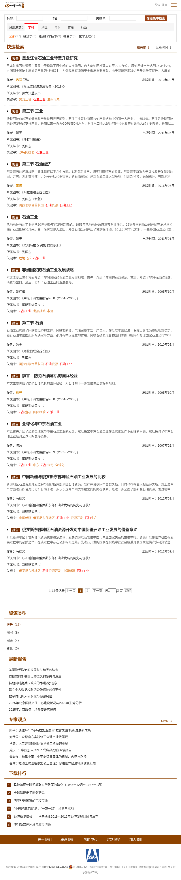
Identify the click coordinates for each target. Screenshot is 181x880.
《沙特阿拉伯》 (32, 139)
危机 (25, 412)
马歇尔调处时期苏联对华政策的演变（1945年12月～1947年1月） (56, 785)
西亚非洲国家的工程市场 (28, 801)
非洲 (50, 311)
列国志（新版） (33, 199)
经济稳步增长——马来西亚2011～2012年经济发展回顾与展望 (53, 816)
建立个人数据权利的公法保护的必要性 (35, 689)
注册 (164, 5)
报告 (15, 624)
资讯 (14, 648)
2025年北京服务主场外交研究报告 (32, 709)
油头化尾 (53, 99)
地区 (44, 27)
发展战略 (39, 311)
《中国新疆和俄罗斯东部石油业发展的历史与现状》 (57, 505)
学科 (31, 27)
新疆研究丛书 (31, 511)
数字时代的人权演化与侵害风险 (30, 696)
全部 (15, 36)
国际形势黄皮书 (33, 305)
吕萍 (19, 80)
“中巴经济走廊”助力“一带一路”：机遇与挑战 (41, 809)
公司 (47, 465)
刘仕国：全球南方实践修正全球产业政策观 (38, 737)
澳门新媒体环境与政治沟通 (29, 824)
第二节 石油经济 (31, 164)
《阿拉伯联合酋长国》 (36, 192)
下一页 (97, 590)
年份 (58, 27)
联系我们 (67, 839)
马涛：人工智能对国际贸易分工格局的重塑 (38, 743)
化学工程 (87, 36)
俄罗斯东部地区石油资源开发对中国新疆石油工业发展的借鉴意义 (74, 530)
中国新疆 (25, 518)
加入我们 (136, 839)
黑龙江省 (25, 99)
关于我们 (45, 839)
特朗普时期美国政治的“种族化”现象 (33, 683)
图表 (14, 640)
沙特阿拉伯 (26, 152)
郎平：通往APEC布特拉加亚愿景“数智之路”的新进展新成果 (50, 730)
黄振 (19, 185)
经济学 (29, 36)
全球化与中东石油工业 (37, 424)
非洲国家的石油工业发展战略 (43, 270)
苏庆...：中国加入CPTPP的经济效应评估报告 (40, 750)
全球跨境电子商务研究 (26, 793)
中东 (36, 465)
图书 (14, 632)
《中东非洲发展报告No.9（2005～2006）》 (51, 452)
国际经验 (39, 412)
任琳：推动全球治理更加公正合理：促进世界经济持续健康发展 (52, 763)
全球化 (59, 465)
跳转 (128, 590)
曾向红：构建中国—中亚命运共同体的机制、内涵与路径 (48, 756)
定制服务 (113, 839)
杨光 (19, 392)
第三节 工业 (27, 111)
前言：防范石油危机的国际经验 (45, 376)
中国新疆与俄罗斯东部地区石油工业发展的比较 (59, 477)
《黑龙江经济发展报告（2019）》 (44, 86)
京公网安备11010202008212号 (90, 867)
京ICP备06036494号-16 (54, 867)
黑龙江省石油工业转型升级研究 (45, 58)
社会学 (70, 36)
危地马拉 (25, 258)
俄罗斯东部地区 (44, 518)
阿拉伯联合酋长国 (31, 205)
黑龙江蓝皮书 (31, 93)
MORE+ (166, 721)
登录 (157, 5)
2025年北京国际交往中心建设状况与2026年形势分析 (45, 703)
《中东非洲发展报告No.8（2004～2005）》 (51, 298)
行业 (84, 27)
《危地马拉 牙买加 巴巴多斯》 (42, 245)
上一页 (70, 590)
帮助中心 (90, 839)
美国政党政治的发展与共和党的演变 (33, 670)
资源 (51, 205)
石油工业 (25, 217)
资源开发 (77, 518)
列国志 (26, 146)
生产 (91, 518)
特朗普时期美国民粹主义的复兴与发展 (35, 676)
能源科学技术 (50, 36)
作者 (71, 27)
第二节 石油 (27, 323)
